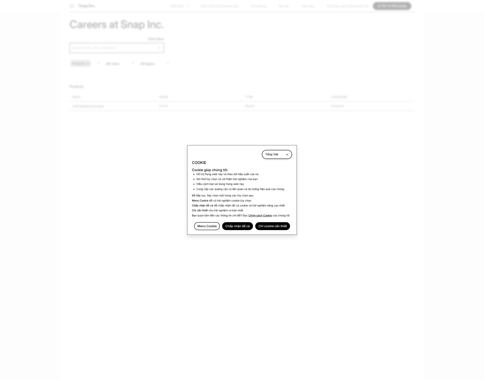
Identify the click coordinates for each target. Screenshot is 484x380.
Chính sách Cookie (260, 215)
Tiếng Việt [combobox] (271, 154)
